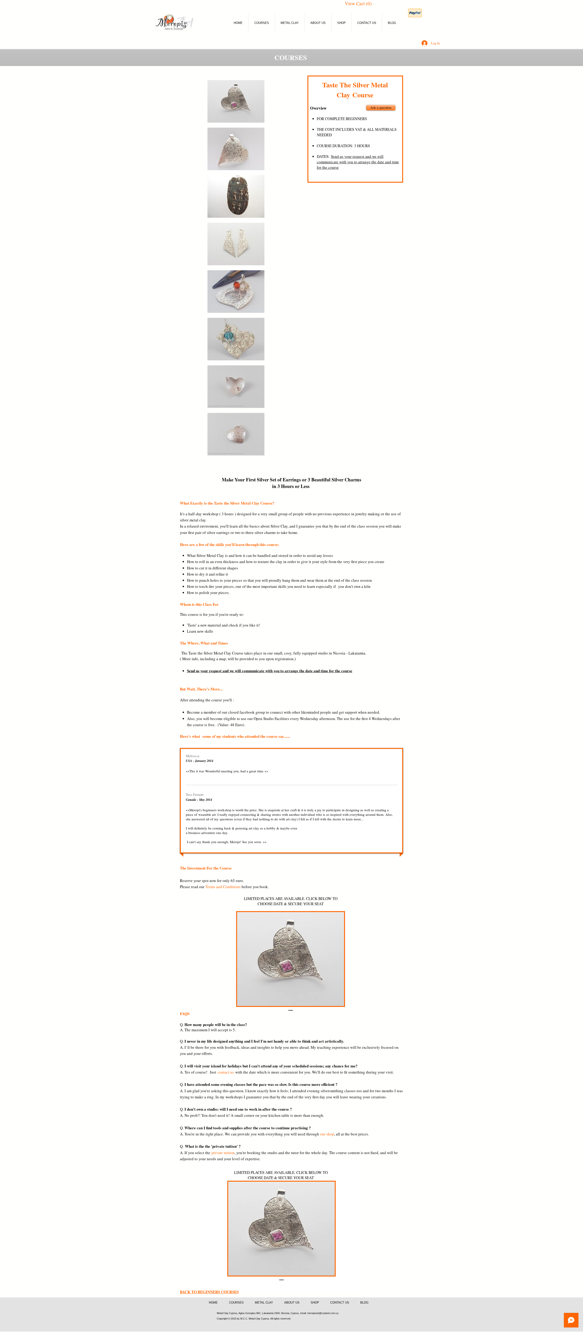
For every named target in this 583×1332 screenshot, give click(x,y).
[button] (360, 3)
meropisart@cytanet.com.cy (323, 1313)
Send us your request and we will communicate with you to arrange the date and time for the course (358, 162)
